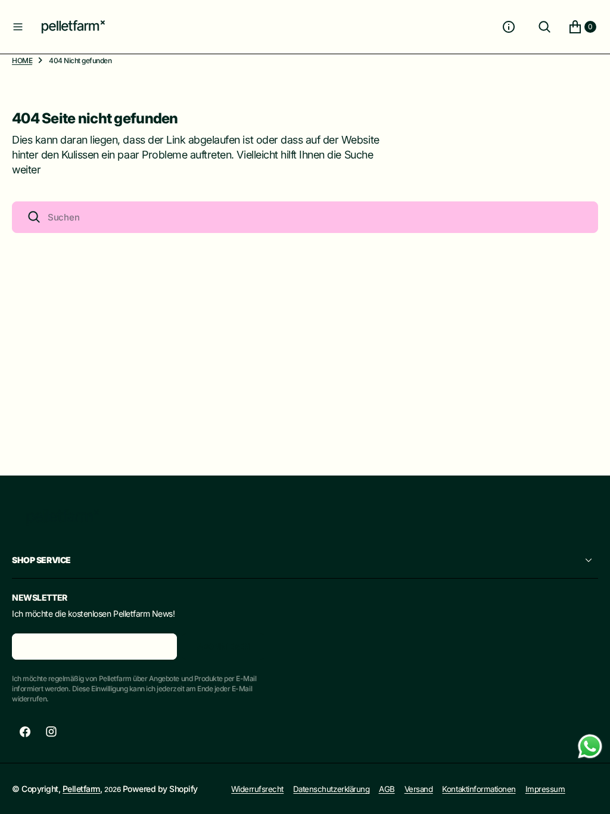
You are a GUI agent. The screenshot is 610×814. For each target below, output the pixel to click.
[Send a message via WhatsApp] (590, 746)
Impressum (545, 789)
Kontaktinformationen (478, 789)
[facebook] (25, 732)
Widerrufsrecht (257, 789)
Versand (418, 789)
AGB (387, 789)
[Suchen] (544, 27)
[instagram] (51, 732)
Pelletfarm (81, 789)
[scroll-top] (589, 793)
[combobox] (305, 217)
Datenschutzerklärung (331, 789)
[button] (18, 27)
